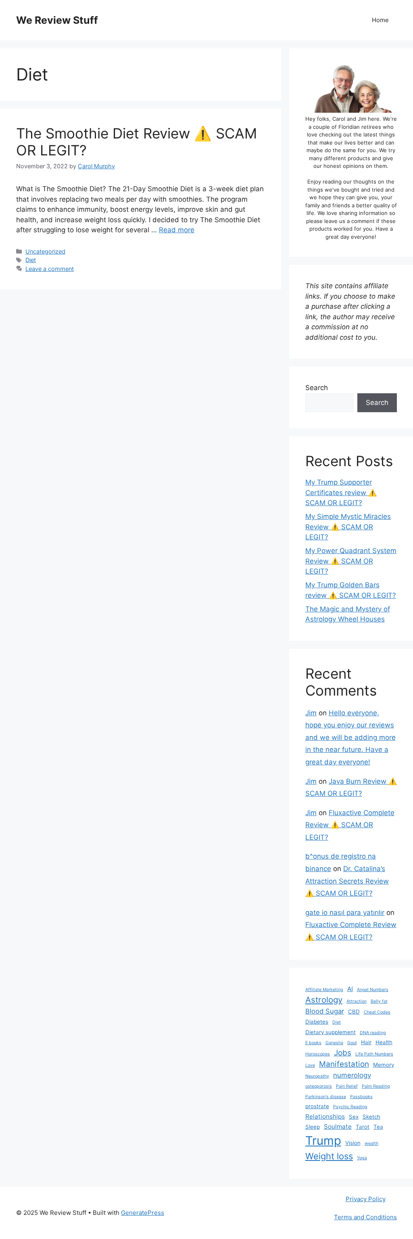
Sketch (371, 1116)
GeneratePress (142, 1212)
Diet (30, 259)
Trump (323, 1141)
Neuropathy (317, 1076)
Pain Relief (347, 1086)
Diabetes (316, 1021)
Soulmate (338, 1126)
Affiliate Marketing (324, 989)
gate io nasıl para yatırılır (344, 913)
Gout (352, 1042)
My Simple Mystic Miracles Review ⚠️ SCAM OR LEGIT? (348, 526)
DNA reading (373, 1032)
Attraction (356, 1001)
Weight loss (329, 1156)
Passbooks (361, 1096)
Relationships (325, 1116)
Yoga (362, 1158)
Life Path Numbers (374, 1054)
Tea (378, 1126)
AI (350, 989)
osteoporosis (318, 1086)
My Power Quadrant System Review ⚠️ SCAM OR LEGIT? (350, 561)
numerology (352, 1075)
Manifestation (344, 1064)
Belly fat (379, 1001)
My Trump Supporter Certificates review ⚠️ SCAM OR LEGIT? (341, 492)
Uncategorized (45, 251)
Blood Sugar (324, 1011)
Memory (383, 1064)
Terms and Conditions (365, 1217)
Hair (366, 1042)
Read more (176, 230)
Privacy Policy (366, 1199)
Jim (311, 713)
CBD (354, 1011)
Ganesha (334, 1042)
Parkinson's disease (325, 1096)
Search (316, 388)
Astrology (323, 1000)
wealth (371, 1143)
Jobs (342, 1052)
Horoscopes (317, 1054)
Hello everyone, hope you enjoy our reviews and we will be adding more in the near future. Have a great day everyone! (350, 737)
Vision (353, 1143)
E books (313, 1042)
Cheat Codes (377, 1012)
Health (383, 1042)
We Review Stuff (57, 20)
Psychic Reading (350, 1106)
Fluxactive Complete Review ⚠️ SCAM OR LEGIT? (349, 825)
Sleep (312, 1126)
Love (310, 1065)
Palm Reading (376, 1086)
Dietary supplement (330, 1032)
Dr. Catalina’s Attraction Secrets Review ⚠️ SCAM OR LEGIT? (347, 881)
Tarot (362, 1126)
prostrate (317, 1106)
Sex (354, 1116)
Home (380, 20)
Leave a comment (49, 268)
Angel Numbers (372, 989)
